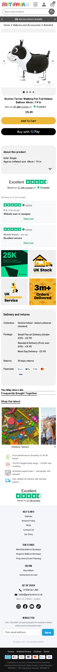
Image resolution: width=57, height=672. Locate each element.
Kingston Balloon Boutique (28, 554)
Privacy (11, 651)
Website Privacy (24, 651)
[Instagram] (18, 606)
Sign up (48, 632)
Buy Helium (28, 570)
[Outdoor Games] (20, 426)
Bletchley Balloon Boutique (28, 549)
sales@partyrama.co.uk (30, 594)
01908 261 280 (30, 590)
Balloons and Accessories (27, 25)
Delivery (28, 516)
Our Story (28, 534)
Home (7, 25)
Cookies (37, 651)
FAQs (28, 525)
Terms (46, 651)
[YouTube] (31, 606)
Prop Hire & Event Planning (28, 558)
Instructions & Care (28, 575)
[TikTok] (38, 606)
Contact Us (28, 529)
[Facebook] (25, 606)
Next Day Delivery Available (30, 19)
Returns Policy (28, 520)
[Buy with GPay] (28, 131)
